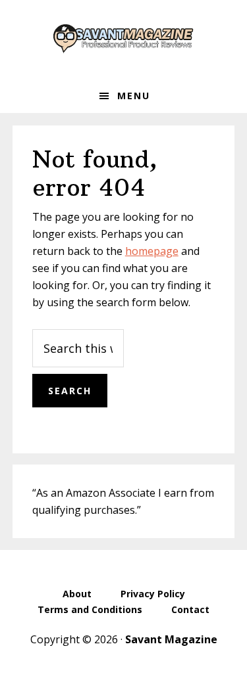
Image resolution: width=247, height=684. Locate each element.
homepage (151, 251)
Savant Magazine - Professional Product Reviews (124, 39)
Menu (133, 95)
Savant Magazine (171, 639)
